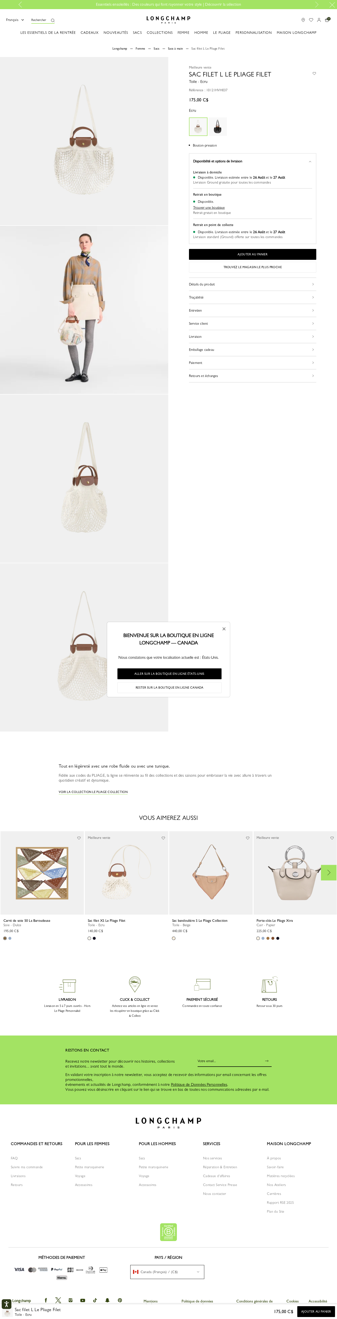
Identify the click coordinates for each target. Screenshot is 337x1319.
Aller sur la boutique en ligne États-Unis (169, 674)
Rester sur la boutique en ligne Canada (170, 687)
